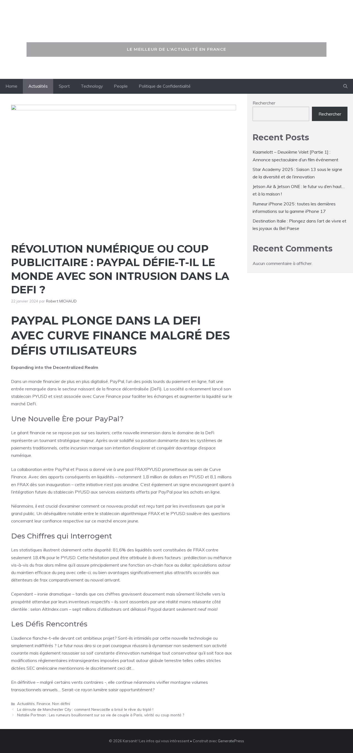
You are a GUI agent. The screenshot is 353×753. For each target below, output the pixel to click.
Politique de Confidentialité (165, 86)
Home (11, 86)
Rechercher (264, 103)
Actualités (38, 86)
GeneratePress (231, 741)
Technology (92, 86)
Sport (64, 86)
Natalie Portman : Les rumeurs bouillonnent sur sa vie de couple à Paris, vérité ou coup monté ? (100, 714)
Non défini (61, 703)
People (121, 86)
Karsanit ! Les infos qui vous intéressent (176, 29)
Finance (43, 703)
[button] (345, 86)
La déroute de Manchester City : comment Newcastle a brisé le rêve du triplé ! (85, 709)
